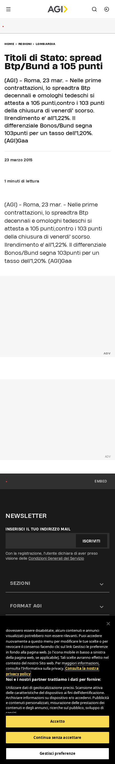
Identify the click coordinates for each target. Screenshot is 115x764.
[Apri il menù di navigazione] (8, 9)
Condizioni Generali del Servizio (56, 558)
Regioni (25, 44)
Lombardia (46, 44)
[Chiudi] (108, 624)
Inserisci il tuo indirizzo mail (38, 529)
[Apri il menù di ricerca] (94, 9)
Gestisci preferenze (57, 753)
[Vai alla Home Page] (57, 9)
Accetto (57, 721)
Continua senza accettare (57, 737)
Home (9, 44)
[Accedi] (106, 9)
